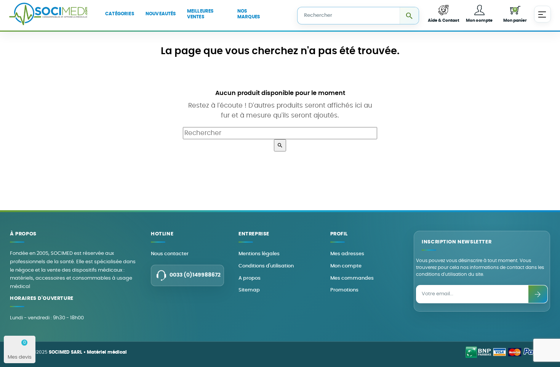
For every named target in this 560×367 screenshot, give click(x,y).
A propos (249, 278)
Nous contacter (170, 253)
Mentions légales (259, 253)
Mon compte (346, 266)
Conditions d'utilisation (266, 266)
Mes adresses (347, 253)
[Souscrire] (537, 294)
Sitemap (249, 290)
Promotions (344, 290)
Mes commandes (352, 278)
